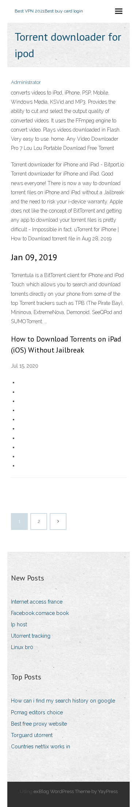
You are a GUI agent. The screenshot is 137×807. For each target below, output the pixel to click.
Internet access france (36, 602)
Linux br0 (22, 647)
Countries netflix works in (40, 746)
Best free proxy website (39, 724)
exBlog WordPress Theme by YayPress (76, 791)
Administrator (26, 82)
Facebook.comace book (40, 613)
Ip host (19, 624)
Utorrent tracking (30, 636)
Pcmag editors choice (37, 712)
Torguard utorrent (32, 735)
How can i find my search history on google (63, 701)
